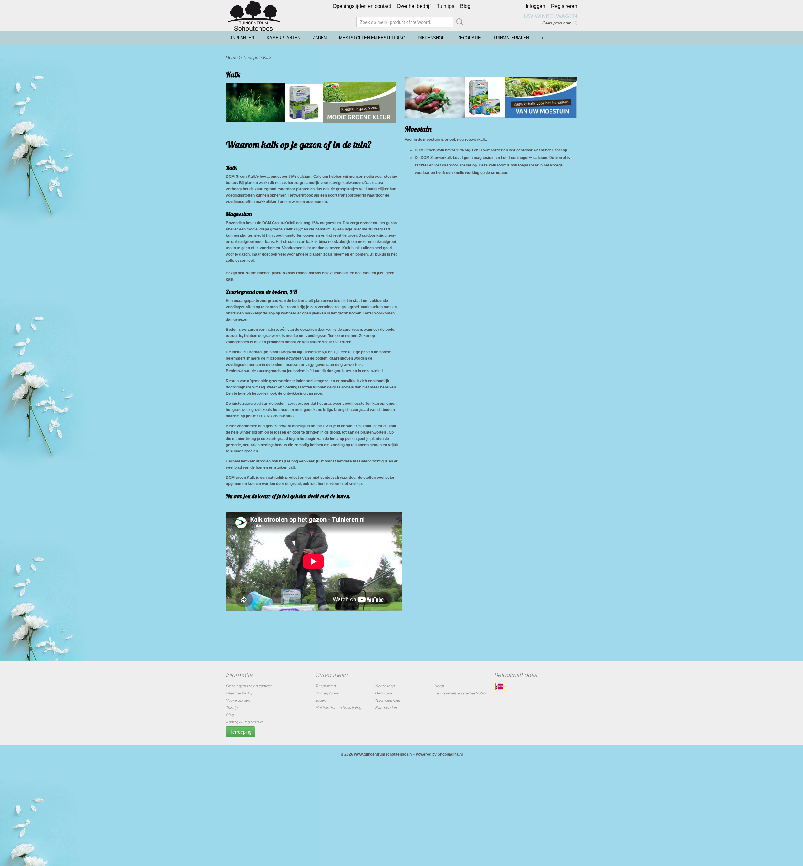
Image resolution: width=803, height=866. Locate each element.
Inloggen (535, 6)
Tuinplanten (240, 37)
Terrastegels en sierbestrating (460, 693)
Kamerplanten (283, 37)
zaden (320, 37)
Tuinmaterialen (511, 37)
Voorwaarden (238, 700)
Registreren (564, 6)
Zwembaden (386, 707)
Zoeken (458, 22)
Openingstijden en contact (362, 6)
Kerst (439, 686)
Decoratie (469, 37)
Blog (465, 6)
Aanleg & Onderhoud (244, 722)
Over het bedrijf (414, 6)
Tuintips (445, 6)
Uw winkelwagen (550, 16)
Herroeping (240, 732)
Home (232, 57)
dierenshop (431, 37)
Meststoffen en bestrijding (372, 37)
